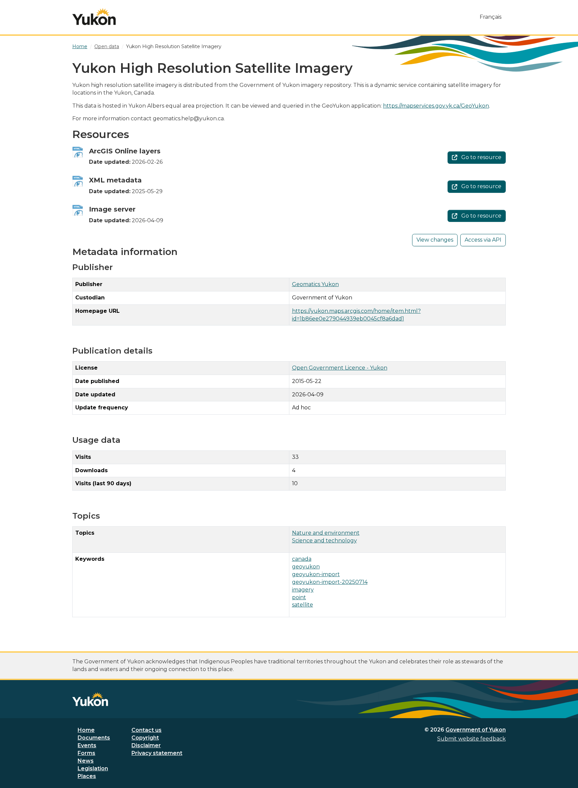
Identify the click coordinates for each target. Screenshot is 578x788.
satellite (302, 605)
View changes (434, 240)
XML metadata (115, 180)
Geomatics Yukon (315, 284)
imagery (303, 589)
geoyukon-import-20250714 (330, 582)
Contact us (146, 730)
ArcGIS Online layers (125, 151)
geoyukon (306, 566)
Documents (94, 738)
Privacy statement (156, 753)
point (299, 597)
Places (87, 776)
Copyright (145, 738)
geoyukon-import (316, 574)
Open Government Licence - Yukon (339, 368)
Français (490, 17)
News (86, 761)
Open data (106, 46)
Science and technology (324, 540)
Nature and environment (326, 533)
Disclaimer (146, 745)
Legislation (93, 768)
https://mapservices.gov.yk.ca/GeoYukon (436, 106)
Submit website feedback (471, 739)
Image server (112, 209)
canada (301, 559)
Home (86, 730)
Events (87, 745)
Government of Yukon (476, 730)
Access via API (483, 240)
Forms (86, 753)
